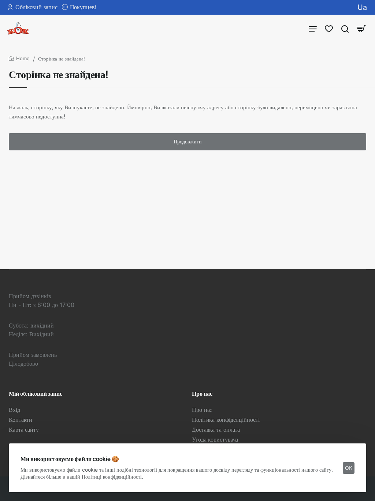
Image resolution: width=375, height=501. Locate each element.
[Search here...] (345, 28)
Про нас (202, 393)
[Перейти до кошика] (361, 28)
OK (348, 468)
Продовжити (188, 141)
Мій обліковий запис (35, 393)
